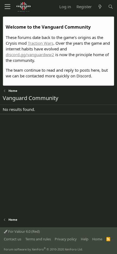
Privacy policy (66, 239)
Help (84, 239)
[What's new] (99, 7)
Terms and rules (38, 239)
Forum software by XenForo (43, 249)
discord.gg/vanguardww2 (30, 54)
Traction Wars (40, 43)
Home (97, 239)
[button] (7, 7)
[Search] (110, 7)
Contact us (12, 239)
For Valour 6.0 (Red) (23, 231)
